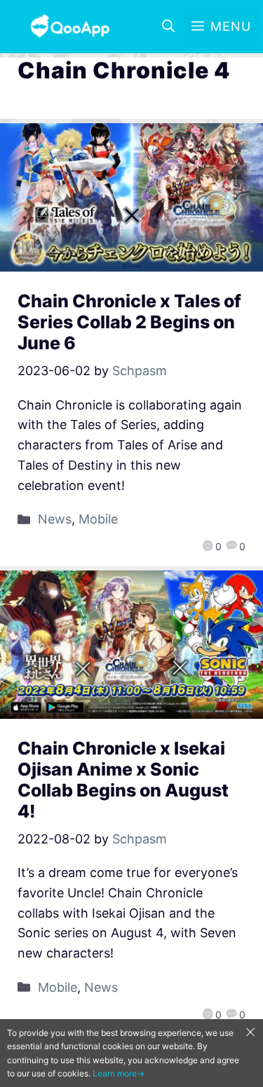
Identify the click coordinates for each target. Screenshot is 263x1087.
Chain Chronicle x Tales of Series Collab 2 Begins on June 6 (129, 321)
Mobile (98, 519)
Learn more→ (118, 1073)
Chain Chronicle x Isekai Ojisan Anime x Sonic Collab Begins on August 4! (123, 780)
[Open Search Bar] (168, 26)
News (55, 519)
